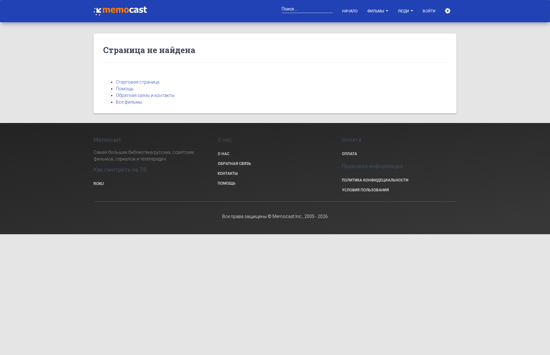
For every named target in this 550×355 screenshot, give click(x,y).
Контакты (228, 173)
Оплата (349, 154)
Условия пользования (365, 190)
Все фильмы (129, 102)
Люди (404, 11)
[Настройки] (448, 11)
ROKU (99, 183)
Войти (429, 11)
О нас (223, 154)
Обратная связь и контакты (145, 95)
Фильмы (376, 11)
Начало (350, 11)
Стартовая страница (137, 82)
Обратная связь (234, 163)
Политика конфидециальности (375, 180)
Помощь (125, 88)
